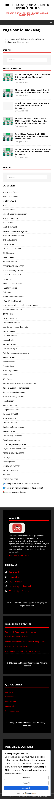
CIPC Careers (8, 253)
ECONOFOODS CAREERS (13, 266)
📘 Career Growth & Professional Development (23, 488)
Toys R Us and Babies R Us (14, 448)
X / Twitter (16, 581)
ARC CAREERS (9, 222)
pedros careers (9, 357)
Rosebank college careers (13, 396)
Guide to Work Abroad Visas (16, 646)
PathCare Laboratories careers (16, 353)
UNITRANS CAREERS (11, 466)
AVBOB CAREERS (10, 227)
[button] (50, 22)
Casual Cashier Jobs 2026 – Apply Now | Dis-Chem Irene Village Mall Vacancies (32, 76)
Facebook (14, 572)
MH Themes (42, 796)
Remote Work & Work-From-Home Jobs (20, 383)
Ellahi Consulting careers (13, 270)
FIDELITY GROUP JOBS (12, 283)
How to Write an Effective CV (16, 637)
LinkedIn (14, 577)
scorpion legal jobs (11, 409)
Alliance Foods (9, 209)
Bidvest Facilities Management (16, 231)
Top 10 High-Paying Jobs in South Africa (20, 632)
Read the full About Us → (20, 556)
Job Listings (9, 692)
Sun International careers (13, 427)
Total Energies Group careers (15, 444)
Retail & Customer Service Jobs (16, 388)
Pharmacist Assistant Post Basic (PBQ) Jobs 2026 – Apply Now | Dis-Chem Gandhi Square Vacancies (31, 120)
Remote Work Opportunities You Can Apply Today (25, 641)
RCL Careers (8, 379)
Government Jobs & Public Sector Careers (20, 305)
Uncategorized (9, 461)
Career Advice (10, 697)
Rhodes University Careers (14, 392)
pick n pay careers (10, 370)
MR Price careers (10, 335)
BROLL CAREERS (10, 240)
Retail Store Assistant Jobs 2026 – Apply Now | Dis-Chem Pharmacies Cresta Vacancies (31, 136)
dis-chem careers (10, 261)
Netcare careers (9, 344)
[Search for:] (27, 60)
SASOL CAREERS (10, 405)
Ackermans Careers (11, 192)
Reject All (26, 783)
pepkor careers (9, 361)
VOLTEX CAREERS (10, 479)
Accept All (26, 788)
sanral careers (9, 401)
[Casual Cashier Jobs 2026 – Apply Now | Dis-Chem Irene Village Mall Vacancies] (8, 80)
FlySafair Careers (10, 288)
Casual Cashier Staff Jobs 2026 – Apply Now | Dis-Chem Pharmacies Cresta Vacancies (33, 151)
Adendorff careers (10, 196)
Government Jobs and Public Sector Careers (22, 651)
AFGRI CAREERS (9, 201)
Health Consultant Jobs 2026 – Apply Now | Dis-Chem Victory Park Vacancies (32, 105)
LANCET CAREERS (10, 318)
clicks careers (8, 257)
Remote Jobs (10, 706)
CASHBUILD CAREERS (12, 248)
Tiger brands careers (11, 440)
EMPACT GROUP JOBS (12, 274)
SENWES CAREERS (10, 414)
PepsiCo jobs (8, 366)
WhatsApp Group (19, 591)
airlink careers (8, 205)
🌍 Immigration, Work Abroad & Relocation (21, 483)
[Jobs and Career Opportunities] (17, 531)
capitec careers (9, 244)
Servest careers (9, 418)
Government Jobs (12, 711)
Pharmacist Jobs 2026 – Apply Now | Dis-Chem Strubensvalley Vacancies (32, 91)
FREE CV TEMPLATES (12, 301)
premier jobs (8, 374)
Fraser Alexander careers (13, 296)
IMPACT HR (8, 314)
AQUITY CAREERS (10, 218)
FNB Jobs (7, 292)
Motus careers (9, 331)
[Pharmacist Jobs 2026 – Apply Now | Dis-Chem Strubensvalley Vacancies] (8, 95)
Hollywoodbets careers (12, 309)
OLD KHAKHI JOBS (11, 348)
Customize (26, 778)
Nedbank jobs (8, 340)
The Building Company (12, 435)
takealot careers (9, 431)
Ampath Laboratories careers (15, 214)
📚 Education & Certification (14, 492)
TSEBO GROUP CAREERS (13, 453)
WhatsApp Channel (20, 586)
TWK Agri (6, 457)
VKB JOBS (7, 474)
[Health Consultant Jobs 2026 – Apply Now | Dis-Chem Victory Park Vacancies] (8, 108)
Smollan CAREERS (10, 422)
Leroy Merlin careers (11, 322)
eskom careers (9, 279)
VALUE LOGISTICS (10, 470)
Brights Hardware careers (13, 235)
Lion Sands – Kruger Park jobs (15, 327)
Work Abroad (10, 701)
